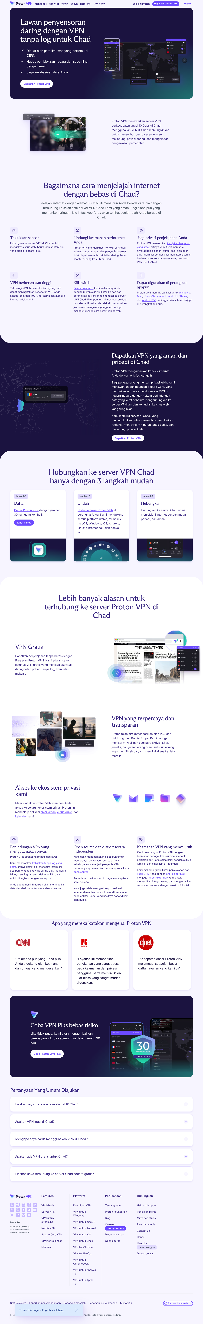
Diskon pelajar (145, 1253)
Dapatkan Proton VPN (165, 3)
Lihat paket (24, 522)
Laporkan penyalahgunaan (45, 1303)
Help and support (147, 1205)
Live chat (142, 1243)
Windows (184, 292)
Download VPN (82, 1205)
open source (81, 871)
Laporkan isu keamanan (103, 1303)
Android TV (149, 300)
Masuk (187, 3)
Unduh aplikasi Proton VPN (95, 510)
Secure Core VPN (51, 1234)
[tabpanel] (101, 961)
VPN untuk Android (84, 1228)
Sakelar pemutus (83, 288)
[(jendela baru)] (12, 1205)
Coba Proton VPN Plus (47, 1053)
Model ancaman (114, 1234)
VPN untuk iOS (82, 1234)
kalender (21, 816)
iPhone (183, 296)
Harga (64, 3)
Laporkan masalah (75, 1303)
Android (173, 296)
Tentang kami (113, 1205)
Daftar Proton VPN (26, 510)
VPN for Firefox (82, 1253)
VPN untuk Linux (83, 1240)
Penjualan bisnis (146, 1211)
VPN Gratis (47, 1205)
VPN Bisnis (99, 3)
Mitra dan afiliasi (146, 1218)
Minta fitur (126, 1303)
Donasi (141, 1237)
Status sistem (18, 1303)
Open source (112, 1240)
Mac (139, 296)
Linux (147, 296)
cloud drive (64, 812)
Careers (110, 1224)
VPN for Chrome (83, 1247)
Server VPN (48, 1211)
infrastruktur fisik (158, 877)
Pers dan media (146, 1224)
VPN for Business (51, 1240)
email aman (48, 812)
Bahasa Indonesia (178, 1303)
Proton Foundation (116, 1211)
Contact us (143, 1230)
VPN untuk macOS (84, 1221)
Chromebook (159, 296)
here (60, 1310)
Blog (107, 1218)
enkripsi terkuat (175, 873)
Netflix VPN (48, 1228)
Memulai (46, 1247)
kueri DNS (143, 873)
